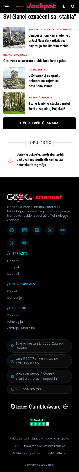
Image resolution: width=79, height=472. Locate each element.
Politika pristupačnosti (27, 453)
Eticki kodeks (32, 446)
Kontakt (13, 291)
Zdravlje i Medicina (21, 328)
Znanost (13, 315)
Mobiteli (13, 273)
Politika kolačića (55, 446)
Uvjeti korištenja (56, 453)
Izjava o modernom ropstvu (51, 438)
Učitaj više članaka (39, 123)
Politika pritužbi (19, 438)
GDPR (17, 446)
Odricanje (14, 297)
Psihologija (15, 321)
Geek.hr (13, 261)
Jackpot (13, 267)
